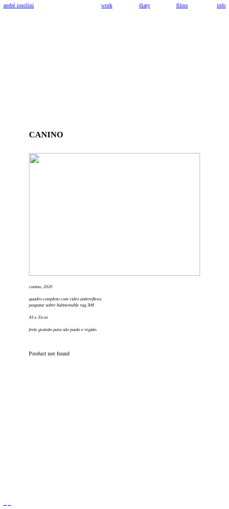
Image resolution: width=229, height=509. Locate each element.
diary (144, 5)
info (221, 5)
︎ (9, 503)
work (106, 5)
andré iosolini (18, 5)
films (182, 5)
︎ (5, 503)
